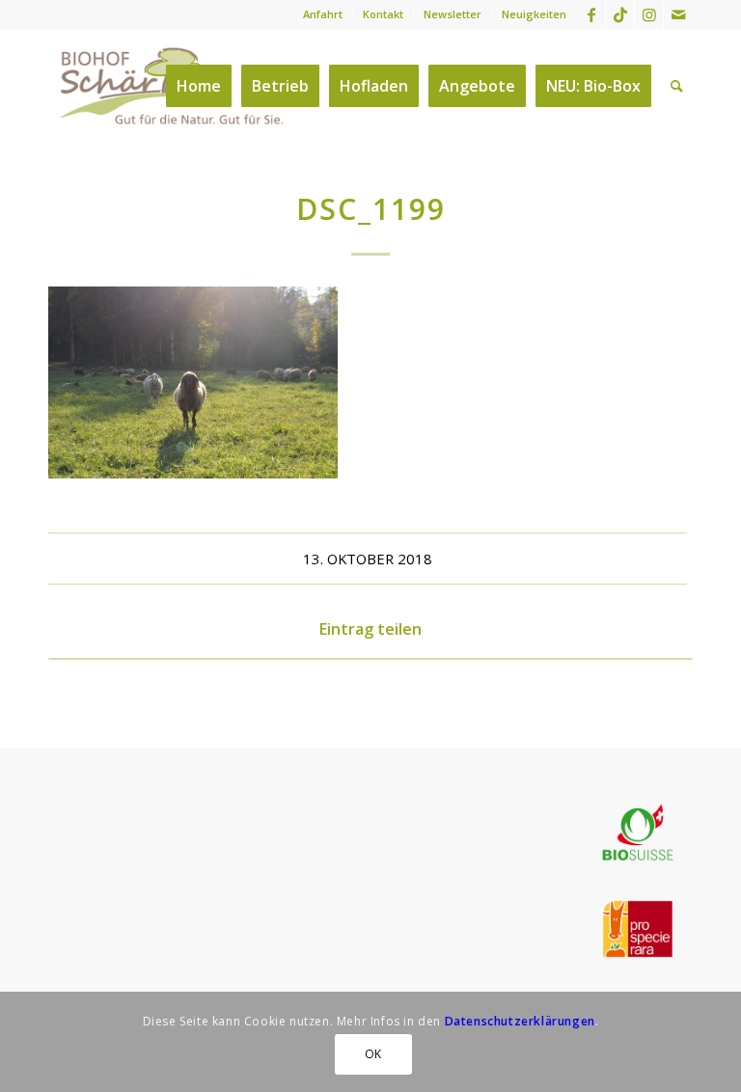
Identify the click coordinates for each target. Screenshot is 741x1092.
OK (373, 1054)
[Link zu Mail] (678, 14)
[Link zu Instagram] (649, 14)
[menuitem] (323, 14)
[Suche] (677, 86)
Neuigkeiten (534, 14)
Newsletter (452, 14)
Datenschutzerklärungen (520, 1021)
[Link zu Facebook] (591, 14)
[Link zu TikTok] (620, 14)
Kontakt (383, 14)
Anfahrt (323, 14)
